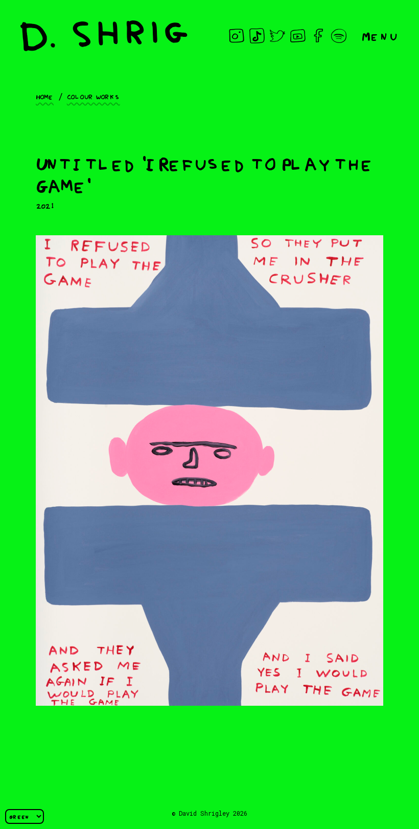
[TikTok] (257, 35)
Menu (380, 35)
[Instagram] (236, 35)
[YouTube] (298, 35)
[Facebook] (318, 35)
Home (45, 96)
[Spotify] (338, 35)
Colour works (93, 96)
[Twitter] (277, 35)
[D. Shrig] (104, 35)
